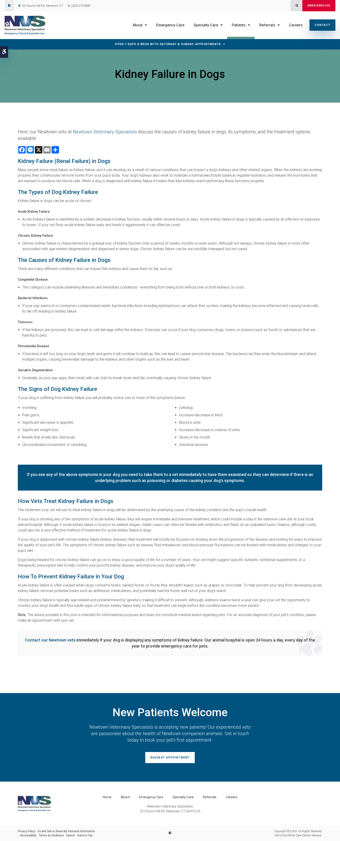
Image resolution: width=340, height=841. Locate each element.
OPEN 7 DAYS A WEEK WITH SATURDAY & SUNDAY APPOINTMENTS (168, 44)
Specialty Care (183, 797)
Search (70, 835)
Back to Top (84, 835)
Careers (296, 25)
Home (107, 797)
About (125, 797)
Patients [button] (239, 25)
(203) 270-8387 (81, 5)
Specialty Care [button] (206, 25)
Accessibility (28, 835)
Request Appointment (170, 757)
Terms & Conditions (51, 835)
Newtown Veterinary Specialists (105, 132)
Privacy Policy (26, 831)
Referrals (209, 797)
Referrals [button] (267, 25)
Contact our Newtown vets (50, 640)
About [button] (137, 25)
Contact (322, 25)
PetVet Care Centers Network (304, 835)
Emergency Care (170, 25)
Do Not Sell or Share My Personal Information (66, 831)
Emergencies (318, 5)
